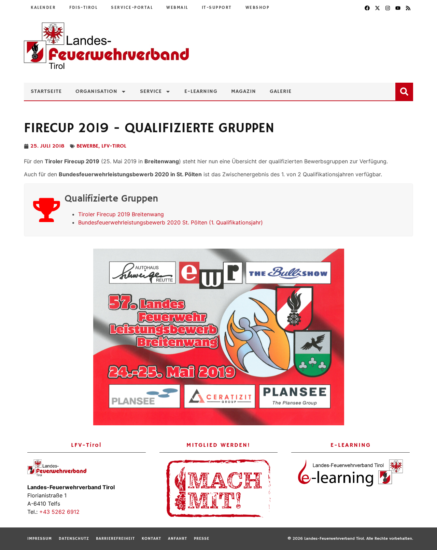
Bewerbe (87, 146)
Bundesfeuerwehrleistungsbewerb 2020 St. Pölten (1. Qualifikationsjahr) (170, 222)
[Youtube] (398, 8)
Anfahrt (177, 538)
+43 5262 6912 (59, 511)
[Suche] (405, 90)
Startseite (46, 91)
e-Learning (200, 91)
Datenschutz (74, 538)
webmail (177, 8)
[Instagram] (387, 8)
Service (151, 91)
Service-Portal (132, 8)
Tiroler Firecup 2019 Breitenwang (121, 214)
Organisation (96, 91)
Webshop (257, 8)
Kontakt (151, 538)
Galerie (281, 91)
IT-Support (217, 8)
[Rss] (408, 8)
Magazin (243, 91)
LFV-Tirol (113, 146)
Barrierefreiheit (115, 538)
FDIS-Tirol (83, 8)
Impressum (39, 538)
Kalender (43, 8)
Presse (201, 538)
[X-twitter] (377, 8)
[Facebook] (367, 8)
